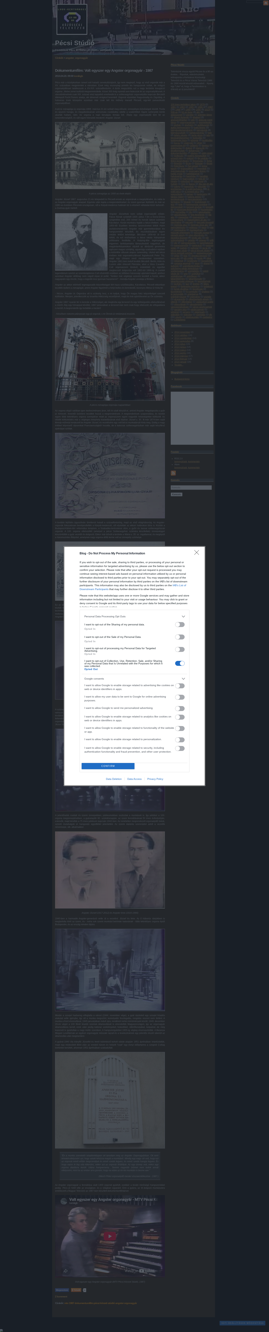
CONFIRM (108, 766)
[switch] (180, 624)
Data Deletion (114, 778)
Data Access (134, 778)
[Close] (197, 553)
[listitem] (134, 616)
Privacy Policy (155, 778)
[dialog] (134, 666)
